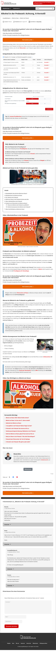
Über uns (17, 643)
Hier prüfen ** (46, 62)
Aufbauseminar (46, 356)
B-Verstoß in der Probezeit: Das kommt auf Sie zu (17, 428)
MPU (37, 370)
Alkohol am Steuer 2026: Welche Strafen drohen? (17, 417)
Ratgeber (8, 643)
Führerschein (23, 48)
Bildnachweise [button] (28, 469)
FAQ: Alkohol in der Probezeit (12, 197)
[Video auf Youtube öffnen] (28, 231)
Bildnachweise (35, 643)
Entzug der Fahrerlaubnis (25, 370)
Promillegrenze (23, 148)
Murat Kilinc (39, 21)
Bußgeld (42, 160)
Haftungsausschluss (43, 643)
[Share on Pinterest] (17, 477)
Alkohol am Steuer (15, 18)
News (13, 643)
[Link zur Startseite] (8, 3)
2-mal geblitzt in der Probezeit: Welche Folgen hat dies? (19, 425)
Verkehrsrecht (16, 8)
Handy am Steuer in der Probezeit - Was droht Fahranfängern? (20, 436)
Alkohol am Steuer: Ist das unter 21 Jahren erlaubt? (18, 420)
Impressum (23, 643)
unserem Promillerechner (16, 116)
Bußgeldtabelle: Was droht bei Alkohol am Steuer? (16, 193)
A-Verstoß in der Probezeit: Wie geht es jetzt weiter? (18, 441)
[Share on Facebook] (13, 477)
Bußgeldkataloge (6, 8)
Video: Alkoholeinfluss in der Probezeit (14, 201)
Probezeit (26, 160)
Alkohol (40, 269)
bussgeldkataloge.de (6, 18)
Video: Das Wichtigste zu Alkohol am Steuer (15, 209)
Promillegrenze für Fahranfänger (21, 271)
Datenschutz (28, 643)
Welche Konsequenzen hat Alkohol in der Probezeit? (19, 206)
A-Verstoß (32, 153)
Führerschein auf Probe (22, 292)
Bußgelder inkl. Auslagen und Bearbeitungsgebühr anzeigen (18, 57)
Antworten (6, 524)
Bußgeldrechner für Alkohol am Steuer (14, 195)
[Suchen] (52, 9)
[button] (44, 3)
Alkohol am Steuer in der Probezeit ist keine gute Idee (17, 199)
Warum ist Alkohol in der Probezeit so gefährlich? (18, 204)
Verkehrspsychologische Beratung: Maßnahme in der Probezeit (20, 431)
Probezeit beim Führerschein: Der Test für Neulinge (18, 439)
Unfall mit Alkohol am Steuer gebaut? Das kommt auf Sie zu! (20, 433)
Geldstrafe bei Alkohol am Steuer (13, 423)
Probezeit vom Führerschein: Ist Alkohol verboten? (16, 203)
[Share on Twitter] (9, 477)
